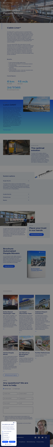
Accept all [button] (5, 441)
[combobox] (13, 422)
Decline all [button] (12, 441)
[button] (9, 444)
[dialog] (9, 433)
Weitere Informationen (11, 429)
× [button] (15, 422)
